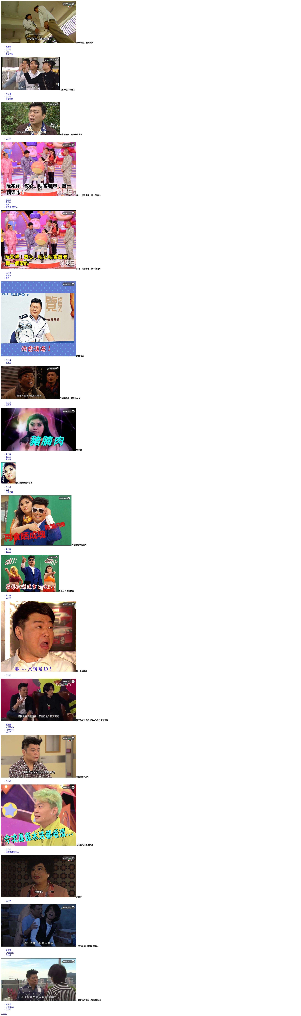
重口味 (8, 454)
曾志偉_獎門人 (12, 207)
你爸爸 (8, 405)
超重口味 (9, 492)
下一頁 (4, 1014)
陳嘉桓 (8, 202)
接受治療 (9, 99)
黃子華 (8, 725)
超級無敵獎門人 (12, 852)
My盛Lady (10, 727)
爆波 (7, 205)
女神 (7, 490)
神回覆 (8, 94)
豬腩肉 (8, 459)
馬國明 (8, 47)
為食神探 (9, 54)
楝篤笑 (8, 363)
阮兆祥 (8, 49)
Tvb (7, 52)
